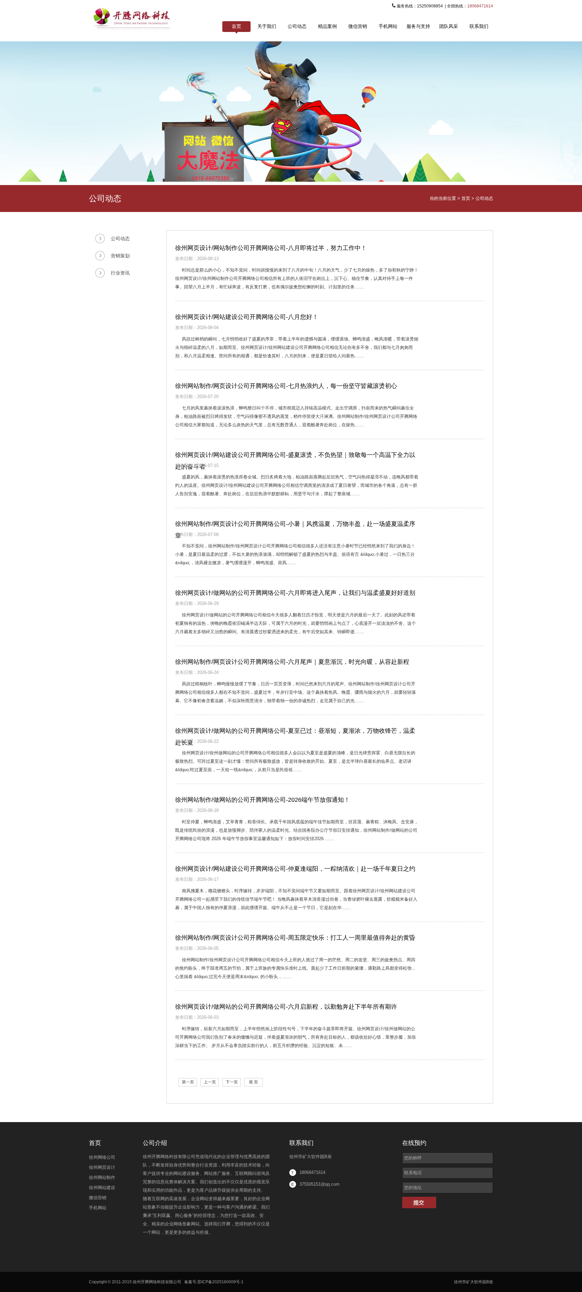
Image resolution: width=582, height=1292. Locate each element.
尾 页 (253, 1082)
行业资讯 (120, 273)
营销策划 (120, 255)
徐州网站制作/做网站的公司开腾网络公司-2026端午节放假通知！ (262, 799)
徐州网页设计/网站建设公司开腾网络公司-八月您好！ (246, 317)
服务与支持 (418, 26)
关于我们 (266, 26)
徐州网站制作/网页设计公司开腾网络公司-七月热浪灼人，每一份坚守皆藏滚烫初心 (286, 386)
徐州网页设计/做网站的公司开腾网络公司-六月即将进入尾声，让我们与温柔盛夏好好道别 (295, 592)
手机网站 (388, 26)
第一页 (188, 1082)
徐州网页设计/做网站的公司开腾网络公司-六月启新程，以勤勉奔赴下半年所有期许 (286, 1006)
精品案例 (327, 26)
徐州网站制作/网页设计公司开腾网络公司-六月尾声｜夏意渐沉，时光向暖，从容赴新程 (292, 661)
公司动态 (297, 26)
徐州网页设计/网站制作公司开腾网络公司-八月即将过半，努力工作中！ (271, 248)
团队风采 (448, 26)
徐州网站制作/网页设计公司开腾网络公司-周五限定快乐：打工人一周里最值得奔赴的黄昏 (295, 937)
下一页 (232, 1082)
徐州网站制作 (102, 1177)
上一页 (210, 1082)
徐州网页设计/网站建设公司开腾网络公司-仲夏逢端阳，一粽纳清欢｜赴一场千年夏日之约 (295, 868)
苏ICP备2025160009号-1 (220, 1282)
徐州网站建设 (102, 1187)
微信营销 (357, 26)
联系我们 (479, 26)
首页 (236, 26)
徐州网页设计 (102, 1167)
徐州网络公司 (102, 1157)
